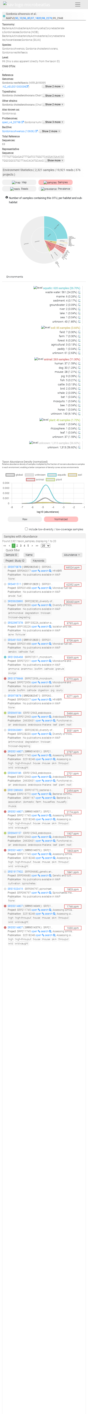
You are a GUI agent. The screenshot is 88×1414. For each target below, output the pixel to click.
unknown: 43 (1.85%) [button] (65, 321)
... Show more (54, 160)
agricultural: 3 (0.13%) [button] (64, 344)
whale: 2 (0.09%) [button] (67, 392)
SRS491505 (14, 639)
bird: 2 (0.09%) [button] (69, 388)
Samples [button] (63, 182)
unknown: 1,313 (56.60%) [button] (62, 447)
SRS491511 (14, 584)
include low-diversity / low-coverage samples (56, 529)
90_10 (18, 18)
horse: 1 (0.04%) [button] (68, 409)
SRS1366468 (15, 657)
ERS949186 (14, 772)
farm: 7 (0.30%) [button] (68, 336)
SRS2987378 (15, 622)
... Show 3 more (53, 122)
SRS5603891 (15, 730)
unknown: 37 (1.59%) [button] (65, 436)
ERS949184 (14, 712)
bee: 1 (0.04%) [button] (69, 405)
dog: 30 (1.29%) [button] (68, 367)
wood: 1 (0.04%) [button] (68, 424)
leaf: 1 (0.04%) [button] (69, 432)
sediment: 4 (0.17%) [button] (65, 300)
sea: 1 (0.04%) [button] (69, 317)
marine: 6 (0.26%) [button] (67, 296)
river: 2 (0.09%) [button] (69, 309)
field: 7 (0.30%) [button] (69, 332)
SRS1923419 (15, 888)
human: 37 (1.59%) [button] (66, 363)
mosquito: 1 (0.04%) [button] (65, 401)
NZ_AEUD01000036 (14, 86)
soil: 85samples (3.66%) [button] (65, 327)
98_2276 (47, 18)
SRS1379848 (15, 678)
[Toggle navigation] (78, 4)
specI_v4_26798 (11, 122)
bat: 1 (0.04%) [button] (69, 397)
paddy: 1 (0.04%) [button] (67, 348)
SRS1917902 (15, 871)
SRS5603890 (15, 601)
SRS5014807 (15, 751)
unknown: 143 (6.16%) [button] (64, 413)
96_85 (26, 18)
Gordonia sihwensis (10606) (18, 131)
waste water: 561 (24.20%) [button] (61, 292)
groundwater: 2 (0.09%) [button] (64, 304)
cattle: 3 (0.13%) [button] (68, 384)
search (45, 570)
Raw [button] (24, 519)
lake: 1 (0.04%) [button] (69, 313)
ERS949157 (14, 833)
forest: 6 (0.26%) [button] (68, 340)
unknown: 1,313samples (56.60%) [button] (59, 443)
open (34, 570)
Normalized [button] (61, 519)
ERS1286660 (15, 790)
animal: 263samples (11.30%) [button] (62, 359)
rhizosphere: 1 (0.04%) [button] (64, 428)
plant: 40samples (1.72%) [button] (64, 420)
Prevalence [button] (64, 188)
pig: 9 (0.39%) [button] (69, 376)
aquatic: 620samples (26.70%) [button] (61, 288)
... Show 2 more (53, 86)
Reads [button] (24, 188)
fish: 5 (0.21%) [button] (69, 380)
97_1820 (36, 18)
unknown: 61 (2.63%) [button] (65, 353)
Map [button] (24, 182)
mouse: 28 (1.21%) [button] (66, 371)
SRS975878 (14, 566)
